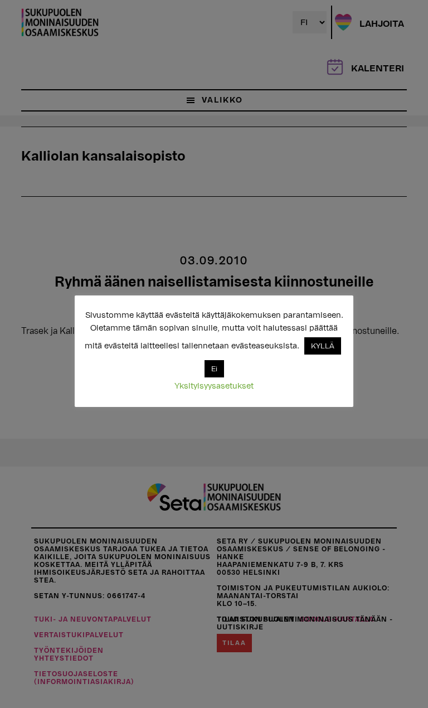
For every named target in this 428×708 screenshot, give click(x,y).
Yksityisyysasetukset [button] (214, 386)
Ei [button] (214, 368)
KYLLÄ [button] (322, 346)
